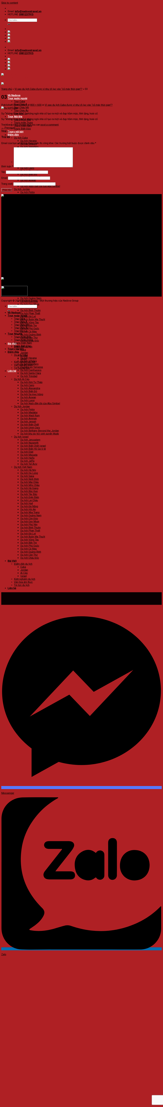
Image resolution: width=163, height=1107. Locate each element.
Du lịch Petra (27, 192)
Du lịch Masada (28, 237)
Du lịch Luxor (27, 400)
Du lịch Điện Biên (29, 280)
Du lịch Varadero (29, 146)
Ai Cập (24, 573)
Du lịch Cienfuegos (30, 370)
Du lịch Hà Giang (29, 271)
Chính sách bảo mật (18, 246)
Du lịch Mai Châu (29, 264)
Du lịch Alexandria (30, 388)
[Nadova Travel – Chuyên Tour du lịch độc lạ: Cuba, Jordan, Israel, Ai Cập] (42, 195)
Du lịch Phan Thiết (30, 313)
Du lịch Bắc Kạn (29, 274)
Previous (7, 127)
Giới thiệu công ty (17, 240)
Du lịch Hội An (28, 292)
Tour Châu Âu (21, 110)
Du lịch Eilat (26, 234)
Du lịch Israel (21, 219)
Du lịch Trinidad (28, 376)
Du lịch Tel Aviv (28, 464)
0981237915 (26, 14)
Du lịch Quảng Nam (30, 298)
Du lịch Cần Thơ (29, 554)
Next (5, 130)
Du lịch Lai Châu (29, 283)
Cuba (23, 566)
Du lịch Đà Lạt (28, 316)
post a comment (50, 124)
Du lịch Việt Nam (23, 249)
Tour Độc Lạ (20, 330)
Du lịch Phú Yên (28, 524)
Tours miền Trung (23, 122)
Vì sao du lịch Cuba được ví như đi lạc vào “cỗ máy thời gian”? (48, 89)
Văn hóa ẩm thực (23, 582)
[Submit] (9, 24)
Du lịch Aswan (28, 180)
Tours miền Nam (23, 342)
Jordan (24, 352)
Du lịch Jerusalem (30, 439)
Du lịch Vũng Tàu (29, 322)
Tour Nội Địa (15, 116)
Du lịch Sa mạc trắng (31, 394)
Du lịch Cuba (21, 137)
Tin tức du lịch (21, 585)
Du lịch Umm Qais (30, 210)
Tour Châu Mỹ (21, 107)
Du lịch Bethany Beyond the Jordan (39, 430)
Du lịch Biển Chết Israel (33, 228)
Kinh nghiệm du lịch (24, 579)
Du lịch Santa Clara (30, 373)
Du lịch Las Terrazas (31, 367)
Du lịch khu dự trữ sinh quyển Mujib (39, 433)
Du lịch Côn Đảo (29, 518)
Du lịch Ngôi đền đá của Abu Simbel (40, 186)
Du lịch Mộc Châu (29, 267)
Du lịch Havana (28, 140)
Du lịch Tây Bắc (28, 277)
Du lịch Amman (28, 418)
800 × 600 (36, 104)
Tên (3, 172)
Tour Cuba (19, 101)
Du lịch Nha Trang (29, 295)
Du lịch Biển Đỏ (28, 174)
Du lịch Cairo (27, 168)
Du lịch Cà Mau (28, 331)
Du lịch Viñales (28, 361)
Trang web (7, 183)
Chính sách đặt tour (18, 243)
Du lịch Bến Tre (28, 542)
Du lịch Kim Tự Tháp (31, 382)
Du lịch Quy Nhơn (29, 304)
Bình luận (7, 166)
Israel (23, 576)
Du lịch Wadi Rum (30, 198)
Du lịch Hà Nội (28, 252)
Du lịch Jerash (28, 204)
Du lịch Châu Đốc (29, 557)
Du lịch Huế (26, 503)
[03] (9, 107)
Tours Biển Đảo (22, 128)
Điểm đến (13, 134)
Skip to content (9, 2)
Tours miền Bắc (22, 336)
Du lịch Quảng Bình (30, 334)
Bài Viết (12, 560)
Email (4, 177)
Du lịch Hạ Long (29, 255)
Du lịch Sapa (27, 258)
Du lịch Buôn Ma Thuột (32, 319)
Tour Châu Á (20, 321)
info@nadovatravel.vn (28, 11)
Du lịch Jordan (22, 189)
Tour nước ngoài (17, 98)
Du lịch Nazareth (29, 225)
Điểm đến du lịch (23, 563)
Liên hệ (12, 370)
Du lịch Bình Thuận (30, 310)
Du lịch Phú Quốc (29, 328)
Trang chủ (6, 89)
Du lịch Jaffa (27, 460)
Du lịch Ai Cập (21, 379)
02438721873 (22, 206)
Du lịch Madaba (28, 412)
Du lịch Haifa (27, 240)
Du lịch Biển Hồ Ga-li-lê (33, 231)
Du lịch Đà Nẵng (29, 289)
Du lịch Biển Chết (29, 424)
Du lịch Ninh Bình (29, 261)
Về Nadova (14, 95)
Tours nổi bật (15, 131)
